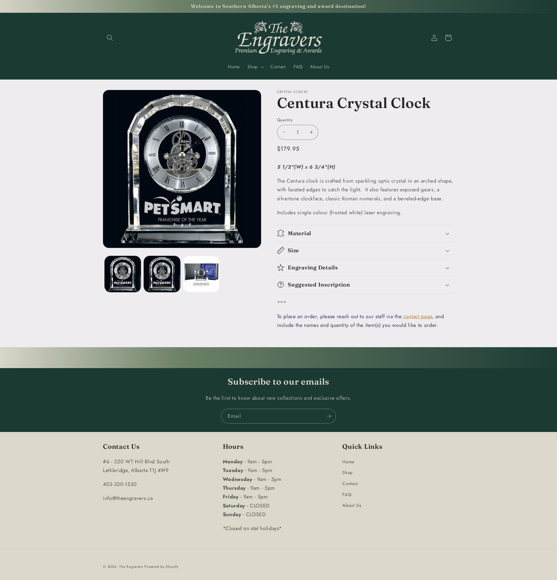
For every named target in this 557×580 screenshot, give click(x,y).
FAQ (346, 494)
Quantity (285, 120)
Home (348, 461)
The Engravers (131, 566)
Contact (350, 483)
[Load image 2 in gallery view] (162, 274)
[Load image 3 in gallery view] (201, 274)
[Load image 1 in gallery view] (123, 274)
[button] (110, 38)
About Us (351, 505)
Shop (347, 472)
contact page (417, 316)
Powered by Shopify (161, 566)
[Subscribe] (329, 416)
